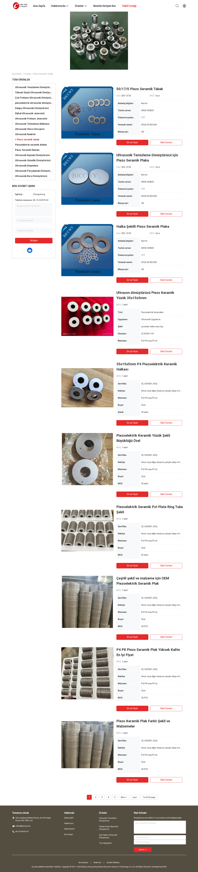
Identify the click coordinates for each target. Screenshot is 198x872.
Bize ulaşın (68, 834)
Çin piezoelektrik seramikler (42, 867)
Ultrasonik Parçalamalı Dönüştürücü (33, 170)
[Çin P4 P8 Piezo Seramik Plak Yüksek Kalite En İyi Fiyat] (87, 673)
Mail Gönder (166, 142)
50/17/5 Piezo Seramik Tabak (139, 89)
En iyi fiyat (132, 142)
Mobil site (97, 863)
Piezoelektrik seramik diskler (31, 144)
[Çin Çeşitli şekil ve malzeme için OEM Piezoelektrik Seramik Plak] (87, 602)
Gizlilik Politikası (113, 863)
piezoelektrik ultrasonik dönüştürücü (33, 103)
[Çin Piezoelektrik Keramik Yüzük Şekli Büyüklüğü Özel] (87, 459)
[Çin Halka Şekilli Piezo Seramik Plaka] (87, 250)
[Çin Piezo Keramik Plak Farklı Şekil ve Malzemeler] (87, 744)
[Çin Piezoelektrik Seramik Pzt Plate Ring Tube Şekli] (87, 530)
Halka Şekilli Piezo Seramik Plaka (142, 226)
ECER (164, 867)
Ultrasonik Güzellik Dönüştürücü (32, 160)
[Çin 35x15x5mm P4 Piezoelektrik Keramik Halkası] (87, 387)
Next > (124, 797)
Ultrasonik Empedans (26, 165)
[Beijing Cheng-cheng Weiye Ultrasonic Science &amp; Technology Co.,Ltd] (21, 5)
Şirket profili (68, 818)
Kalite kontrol (69, 829)
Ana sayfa (17, 74)
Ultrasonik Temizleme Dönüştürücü (33, 87)
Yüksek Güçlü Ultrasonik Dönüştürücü (33, 92)
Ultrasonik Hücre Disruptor (30, 129)
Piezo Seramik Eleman (27, 150)
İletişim (34, 240)
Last (135, 797)
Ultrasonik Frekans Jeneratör (31, 118)
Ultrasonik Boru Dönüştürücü (31, 176)
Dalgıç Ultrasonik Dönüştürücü (32, 108)
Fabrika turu (68, 823)
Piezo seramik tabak (28, 139)
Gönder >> (143, 850)
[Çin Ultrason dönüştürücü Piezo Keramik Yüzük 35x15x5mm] (87, 316)
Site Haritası (83, 863)
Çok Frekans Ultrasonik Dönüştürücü (33, 97)
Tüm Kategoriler (105, 843)
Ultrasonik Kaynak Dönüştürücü (32, 155)
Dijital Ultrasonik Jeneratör (30, 113)
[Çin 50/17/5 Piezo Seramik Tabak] (87, 112)
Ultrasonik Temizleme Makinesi (32, 123)
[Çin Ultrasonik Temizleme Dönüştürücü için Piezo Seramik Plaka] (87, 178)
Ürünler (27, 74)
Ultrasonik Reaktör (25, 134)
